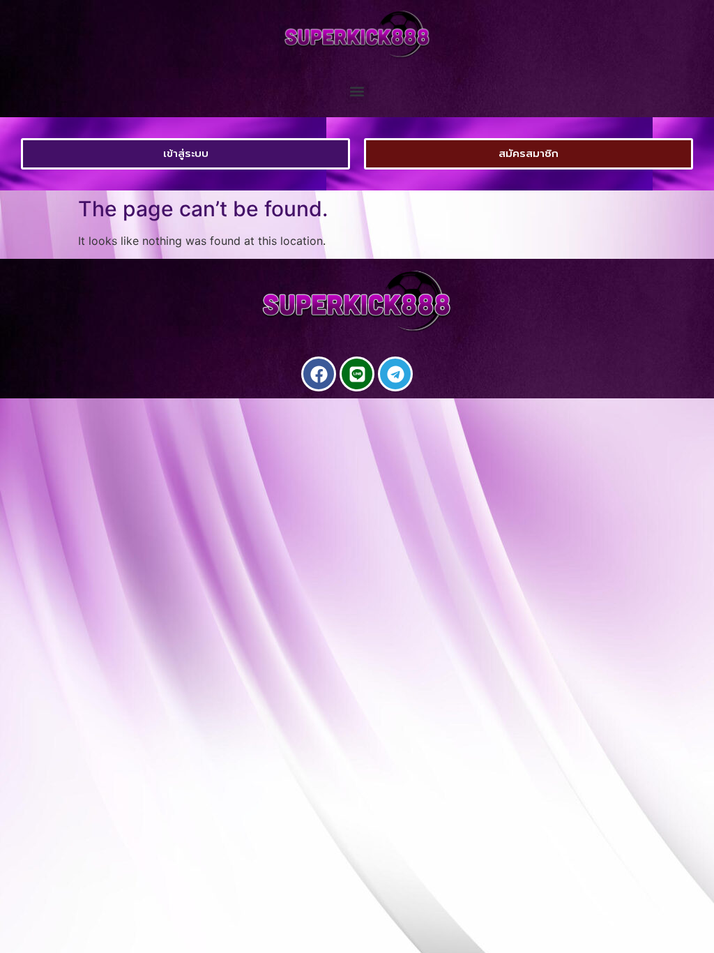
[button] (357, 91)
